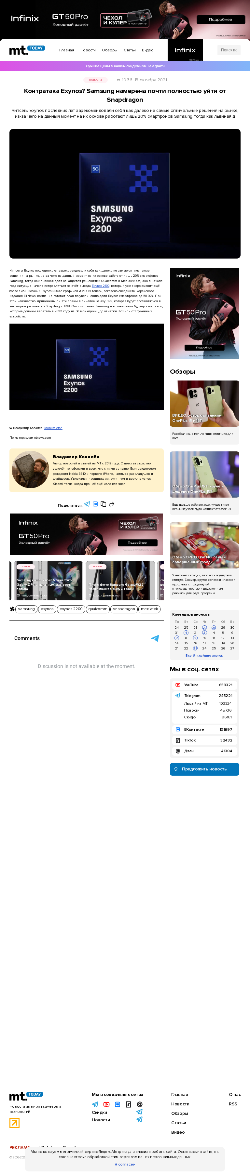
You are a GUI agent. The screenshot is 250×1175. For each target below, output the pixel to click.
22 (186, 648)
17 (204, 643)
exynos (47, 609)
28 (214, 628)
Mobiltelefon (53, 428)
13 (232, 638)
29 (223, 627)
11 (214, 638)
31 (176, 633)
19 (223, 643)
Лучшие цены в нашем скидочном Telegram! (125, 66)
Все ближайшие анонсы (205, 655)
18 (213, 643)
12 (223, 638)
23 (195, 648)
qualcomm (98, 609)
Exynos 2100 (100, 286)
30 (232, 627)
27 (204, 628)
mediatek (149, 609)
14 (176, 643)
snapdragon (124, 609)
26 (195, 627)
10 (204, 638)
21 (176, 648)
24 (177, 627)
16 (195, 643)
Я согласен (125, 1164)
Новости (95, 80)
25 (186, 627)
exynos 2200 (71, 609)
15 (186, 643)
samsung (26, 609)
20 (232, 643)
